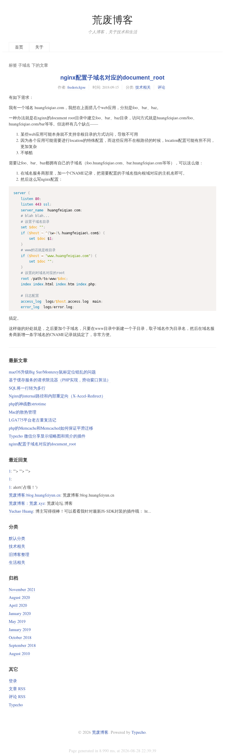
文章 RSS (17, 688)
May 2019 (17, 621)
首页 (19, 47)
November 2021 (22, 589)
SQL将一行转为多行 (27, 388)
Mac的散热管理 (22, 412)
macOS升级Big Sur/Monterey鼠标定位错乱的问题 (52, 372)
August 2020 (19, 597)
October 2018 (20, 637)
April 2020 (18, 605)
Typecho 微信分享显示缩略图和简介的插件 (47, 436)
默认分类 (17, 538)
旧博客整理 (19, 554)
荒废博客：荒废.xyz (27, 503)
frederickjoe (76, 87)
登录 (13, 680)
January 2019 (20, 629)
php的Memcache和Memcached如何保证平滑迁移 (51, 428)
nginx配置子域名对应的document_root (112, 77)
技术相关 (143, 87)
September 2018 (22, 645)
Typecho (16, 704)
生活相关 (17, 562)
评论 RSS (17, 696)
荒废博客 (112, 19)
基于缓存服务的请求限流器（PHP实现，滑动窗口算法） (60, 380)
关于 (39, 47)
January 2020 (20, 613)
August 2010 (19, 653)
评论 (161, 87)
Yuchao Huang (21, 511)
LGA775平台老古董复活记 (32, 420)
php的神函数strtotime (27, 404)
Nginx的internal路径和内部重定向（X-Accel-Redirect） (57, 396)
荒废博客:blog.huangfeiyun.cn (34, 495)
